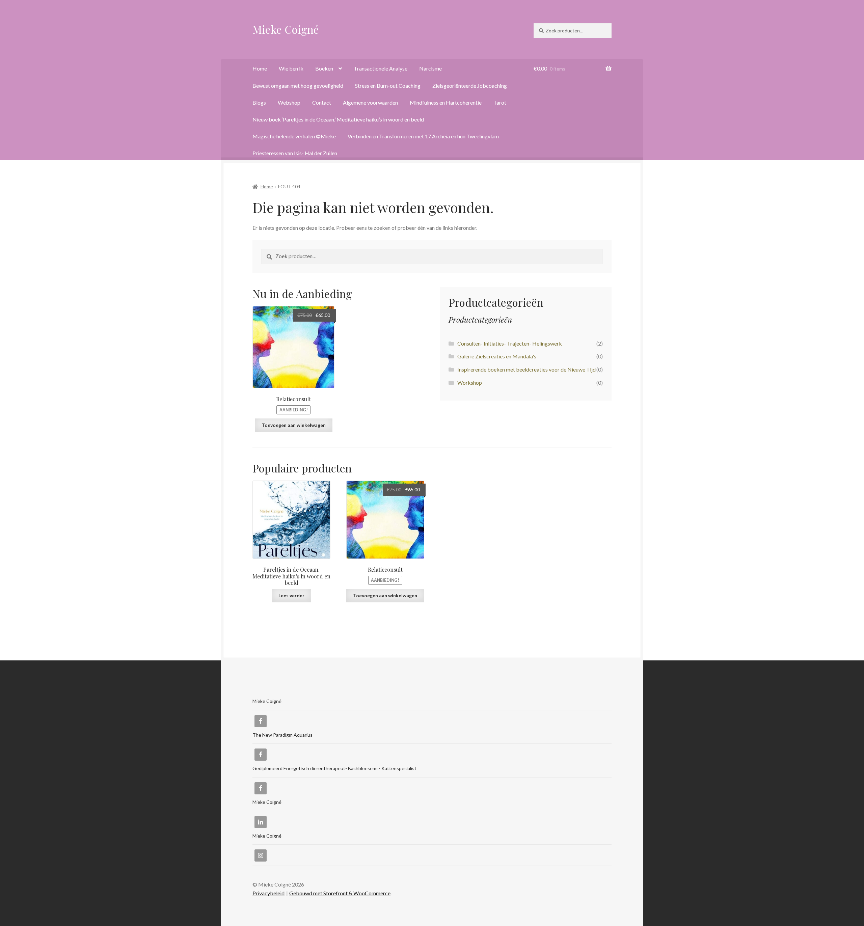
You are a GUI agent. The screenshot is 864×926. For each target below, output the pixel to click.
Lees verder (291, 595)
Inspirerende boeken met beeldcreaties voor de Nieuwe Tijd (526, 369)
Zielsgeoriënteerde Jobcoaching (469, 85)
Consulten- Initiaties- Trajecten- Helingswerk (509, 343)
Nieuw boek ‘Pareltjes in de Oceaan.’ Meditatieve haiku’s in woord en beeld (338, 119)
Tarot (499, 102)
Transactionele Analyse (380, 68)
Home (259, 68)
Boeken (324, 68)
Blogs (259, 102)
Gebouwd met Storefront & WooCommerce (339, 893)
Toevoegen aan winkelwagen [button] (294, 425)
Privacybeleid (268, 893)
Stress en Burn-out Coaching (388, 85)
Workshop (469, 382)
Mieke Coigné (285, 29)
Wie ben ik (291, 68)
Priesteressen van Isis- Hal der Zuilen (294, 153)
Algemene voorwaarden (370, 102)
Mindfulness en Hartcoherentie (446, 102)
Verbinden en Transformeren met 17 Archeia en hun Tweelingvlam (423, 136)
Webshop (289, 102)
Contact (321, 102)
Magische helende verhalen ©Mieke (294, 136)
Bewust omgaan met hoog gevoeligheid (297, 85)
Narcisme (430, 68)
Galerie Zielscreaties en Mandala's (496, 356)
